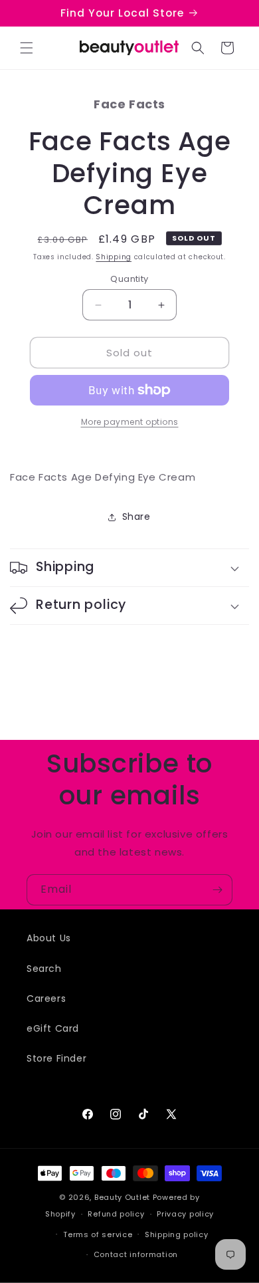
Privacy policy (185, 1214)
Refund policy (116, 1214)
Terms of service (97, 1234)
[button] (26, 47)
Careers (46, 998)
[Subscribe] (217, 889)
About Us (49, 938)
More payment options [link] (130, 421)
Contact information (136, 1254)
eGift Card (53, 1028)
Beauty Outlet (122, 1197)
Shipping (113, 257)
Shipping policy (177, 1234)
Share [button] (136, 516)
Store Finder (56, 1058)
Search (44, 968)
